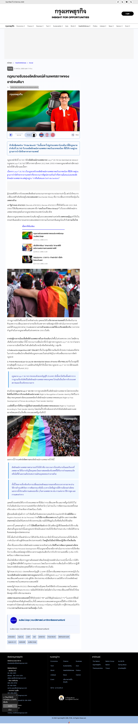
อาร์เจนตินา (11, 636)
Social (31, 63)
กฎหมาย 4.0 (12, 642)
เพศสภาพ (42, 636)
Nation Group (109, 661)
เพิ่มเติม (5, 702)
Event (127, 26)
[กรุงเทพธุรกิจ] (9, 26)
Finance (29, 26)
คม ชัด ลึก (121, 661)
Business (39, 26)
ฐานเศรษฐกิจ (122, 668)
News (110, 26)
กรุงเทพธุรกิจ (97, 664)
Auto (66, 26)
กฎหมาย (20, 636)
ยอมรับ (10, 706)
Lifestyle (102, 26)
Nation (107, 664)
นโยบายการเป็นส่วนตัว (67, 680)
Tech (47, 26)
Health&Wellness (83, 26)
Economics (20, 26)
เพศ (34, 636)
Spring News (122, 664)
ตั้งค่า (10, 710)
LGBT (28, 636)
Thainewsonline (98, 668)
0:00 (18, 135)
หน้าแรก (9, 63)
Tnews (107, 668)
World (72, 26)
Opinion (118, 26)
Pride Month (52, 636)
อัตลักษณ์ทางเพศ (64, 636)
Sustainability (57, 26)
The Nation (96, 661)
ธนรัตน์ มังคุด (32, 642)
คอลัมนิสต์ (22, 642)
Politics (95, 26)
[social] (118, 2)
